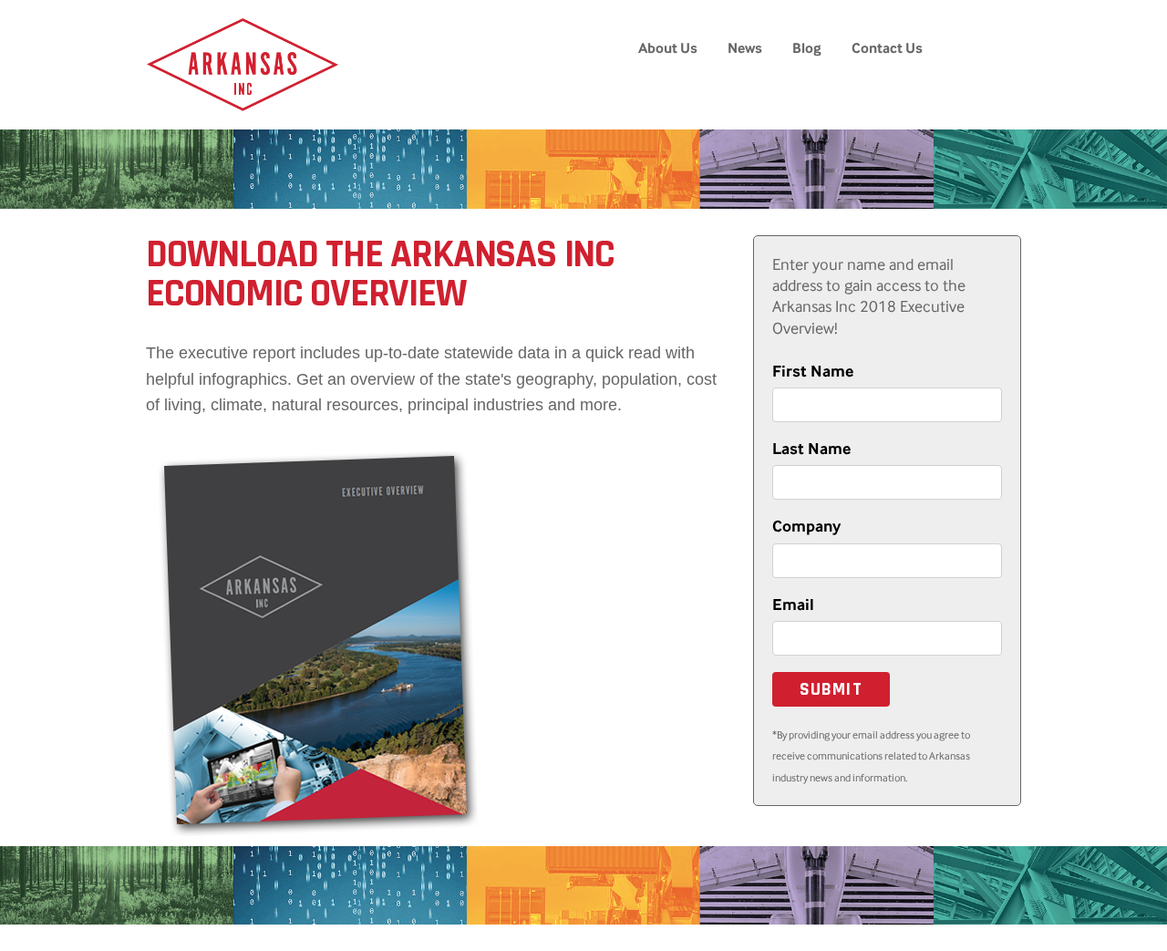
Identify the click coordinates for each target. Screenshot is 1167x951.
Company (806, 526)
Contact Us (887, 48)
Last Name (811, 448)
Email (793, 604)
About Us (667, 48)
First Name (812, 371)
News (745, 48)
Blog (806, 48)
